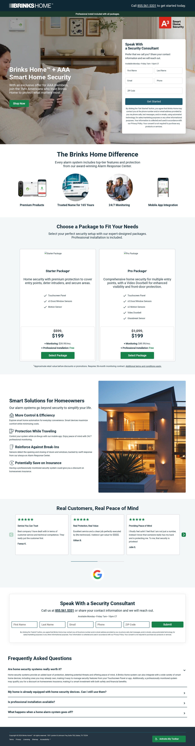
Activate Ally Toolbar (169, 739)
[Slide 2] (111, 561)
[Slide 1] (84, 561)
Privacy (18, 739)
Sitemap (35, 739)
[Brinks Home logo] (31, 5)
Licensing (26, 739)
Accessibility (44, 739)
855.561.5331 (146, 6)
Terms (11, 739)
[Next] (184, 535)
